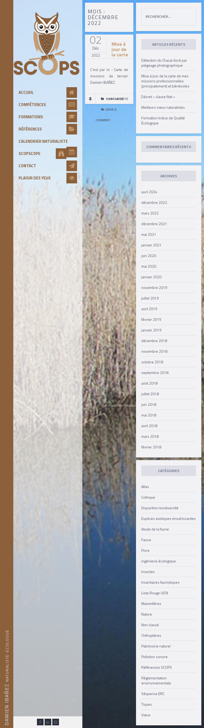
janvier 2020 (151, 277)
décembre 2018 (154, 340)
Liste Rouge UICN (154, 593)
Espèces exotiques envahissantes (168, 518)
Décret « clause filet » (158, 96)
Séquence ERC (152, 693)
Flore (145, 550)
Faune (146, 539)
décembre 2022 (154, 202)
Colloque (148, 497)
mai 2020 (148, 266)
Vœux (145, 715)
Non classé (150, 625)
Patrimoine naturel (156, 646)
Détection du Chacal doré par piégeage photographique (164, 62)
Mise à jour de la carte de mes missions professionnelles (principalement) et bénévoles (165, 81)
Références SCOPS (156, 667)
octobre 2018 (152, 362)
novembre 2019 (154, 287)
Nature (146, 614)
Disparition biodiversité (159, 508)
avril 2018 (149, 425)
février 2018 (151, 447)
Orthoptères (151, 635)
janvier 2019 (151, 330)
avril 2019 (149, 309)
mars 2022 (150, 213)
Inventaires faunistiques (160, 582)
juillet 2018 (150, 394)
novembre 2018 (154, 351)
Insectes (148, 571)
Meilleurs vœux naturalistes (163, 107)
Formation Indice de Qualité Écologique (163, 120)
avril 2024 (149, 192)
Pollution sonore (154, 656)
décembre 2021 (154, 223)
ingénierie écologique (158, 561)
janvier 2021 (151, 245)
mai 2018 (148, 415)
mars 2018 (150, 436)
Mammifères (151, 603)
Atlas (145, 486)
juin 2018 (148, 404)
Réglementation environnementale (156, 680)
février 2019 (151, 319)
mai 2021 (148, 234)
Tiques (146, 704)
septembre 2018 (154, 372)
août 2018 (149, 383)
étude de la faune (155, 529)
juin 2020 (148, 255)
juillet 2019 (150, 298)
